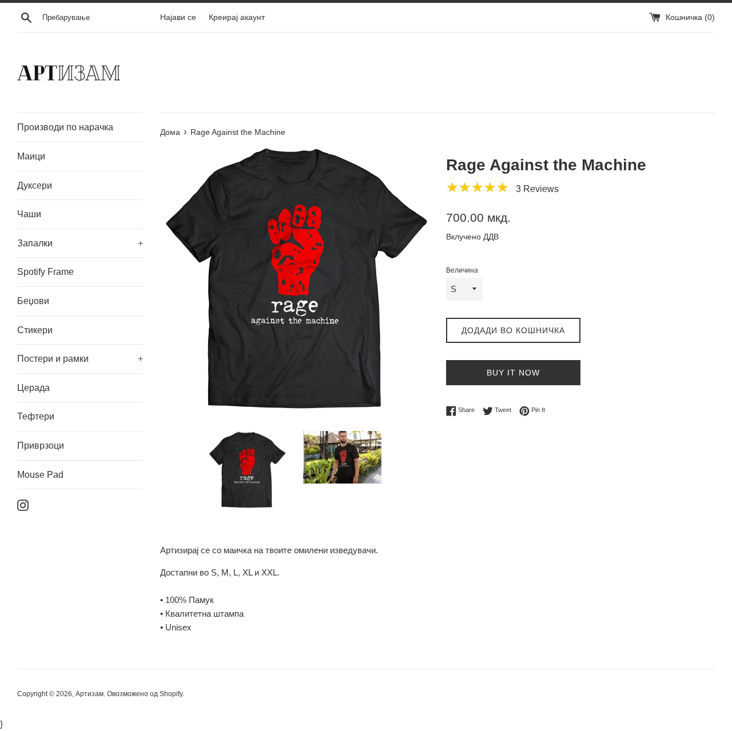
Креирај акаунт (237, 17)
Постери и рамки (80, 358)
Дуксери (34, 185)
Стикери (35, 330)
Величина (462, 270)
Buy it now (513, 372)
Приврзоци (40, 445)
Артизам (89, 694)
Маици (31, 156)
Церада (33, 388)
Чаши (29, 214)
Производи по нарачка (65, 127)
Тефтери (35, 416)
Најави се (178, 17)
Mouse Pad (40, 475)
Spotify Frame (45, 272)
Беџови (33, 301)
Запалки (80, 243)
